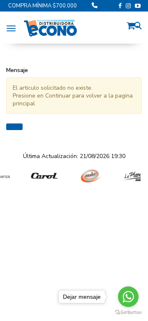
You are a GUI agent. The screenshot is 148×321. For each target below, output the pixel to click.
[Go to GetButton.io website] (128, 312)
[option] (42, 176)
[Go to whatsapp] (128, 296)
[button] (133, 24)
